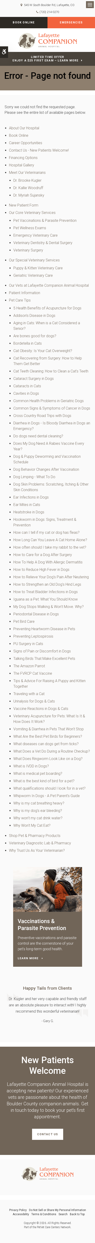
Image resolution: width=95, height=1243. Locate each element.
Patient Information (24, 293)
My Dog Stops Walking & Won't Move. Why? (48, 606)
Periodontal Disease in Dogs (36, 614)
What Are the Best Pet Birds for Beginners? (47, 736)
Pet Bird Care (24, 621)
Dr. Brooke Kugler (27, 180)
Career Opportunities (25, 143)
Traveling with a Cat (29, 694)
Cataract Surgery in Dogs (33, 378)
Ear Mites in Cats (26, 504)
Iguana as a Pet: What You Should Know (45, 599)
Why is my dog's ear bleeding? (37, 810)
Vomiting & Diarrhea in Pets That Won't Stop (48, 729)
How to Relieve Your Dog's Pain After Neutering (51, 577)
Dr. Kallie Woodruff (28, 188)
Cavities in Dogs (26, 393)
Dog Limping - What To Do (34, 477)
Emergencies (71, 22)
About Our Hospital (24, 128)
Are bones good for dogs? (34, 336)
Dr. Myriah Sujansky (28, 195)
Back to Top (77, 1214)
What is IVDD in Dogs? (31, 766)
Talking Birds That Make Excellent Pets (44, 658)
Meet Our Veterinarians (27, 172)
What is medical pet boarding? (37, 773)
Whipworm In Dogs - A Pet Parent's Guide (46, 796)
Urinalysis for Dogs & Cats (34, 701)
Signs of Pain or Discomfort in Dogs (42, 651)
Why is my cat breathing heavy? (38, 803)
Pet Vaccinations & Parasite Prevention (45, 220)
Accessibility (21, 1214)
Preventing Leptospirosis (33, 636)
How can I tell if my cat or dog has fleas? (46, 532)
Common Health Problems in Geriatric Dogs (48, 401)
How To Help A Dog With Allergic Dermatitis (48, 562)
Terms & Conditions (43, 1214)
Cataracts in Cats (27, 386)
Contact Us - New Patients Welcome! (39, 150)
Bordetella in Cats (27, 343)
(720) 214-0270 (49, 12)
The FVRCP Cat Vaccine (32, 673)
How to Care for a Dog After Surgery (42, 555)
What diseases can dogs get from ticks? (46, 744)
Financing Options (23, 158)
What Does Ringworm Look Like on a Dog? (48, 759)
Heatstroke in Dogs (28, 512)
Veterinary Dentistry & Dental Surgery (42, 243)
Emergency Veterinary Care (35, 235)
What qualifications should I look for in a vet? (49, 788)
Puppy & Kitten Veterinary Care (38, 268)
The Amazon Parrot (29, 666)
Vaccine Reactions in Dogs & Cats (40, 708)
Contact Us (47, 1134)
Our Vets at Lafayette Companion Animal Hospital (49, 285)
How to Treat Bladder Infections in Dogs (45, 592)
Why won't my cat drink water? (37, 818)
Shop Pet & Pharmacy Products (34, 835)
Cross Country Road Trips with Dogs (42, 415)
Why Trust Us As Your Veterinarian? (37, 850)
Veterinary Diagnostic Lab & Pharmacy (40, 843)
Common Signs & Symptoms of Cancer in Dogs (51, 408)
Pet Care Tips (20, 300)
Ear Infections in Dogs (31, 497)
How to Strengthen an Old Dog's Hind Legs (47, 584)
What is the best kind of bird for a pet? (43, 781)
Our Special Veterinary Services (34, 260)
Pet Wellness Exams (29, 228)
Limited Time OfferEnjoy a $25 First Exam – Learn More (45, 58)
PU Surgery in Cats (28, 644)
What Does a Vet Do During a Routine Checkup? (51, 751)
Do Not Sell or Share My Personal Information (57, 1210)
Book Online (24, 22)
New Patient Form (23, 205)
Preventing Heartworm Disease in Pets (44, 629)
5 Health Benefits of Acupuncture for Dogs (47, 308)
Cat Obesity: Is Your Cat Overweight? (42, 351)
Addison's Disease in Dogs (34, 315)
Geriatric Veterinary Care (33, 275)
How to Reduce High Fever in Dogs (41, 569)
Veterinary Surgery (28, 250)
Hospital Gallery (21, 165)
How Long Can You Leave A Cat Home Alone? (50, 540)
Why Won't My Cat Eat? (31, 825)
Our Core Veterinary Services (32, 212)
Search (63, 1214)
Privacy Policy (18, 1210)
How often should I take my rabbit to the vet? (49, 547)
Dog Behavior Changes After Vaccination (46, 469)
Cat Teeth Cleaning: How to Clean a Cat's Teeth (50, 371)
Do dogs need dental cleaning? (38, 436)
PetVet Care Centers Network (54, 1227)
